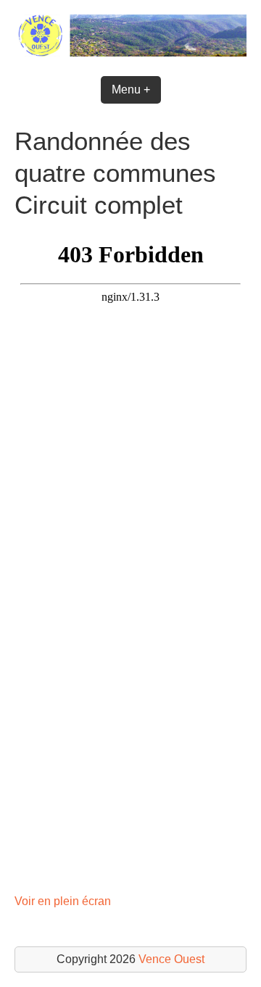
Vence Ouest (171, 959)
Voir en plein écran (62, 901)
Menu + (131, 89)
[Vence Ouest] (130, 52)
